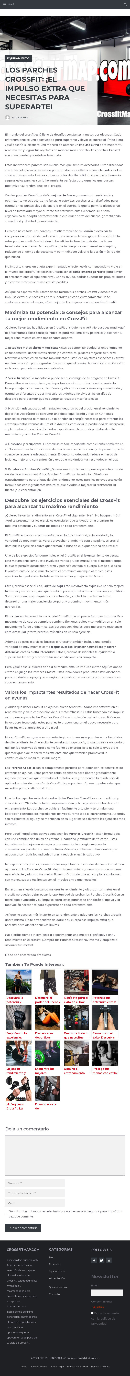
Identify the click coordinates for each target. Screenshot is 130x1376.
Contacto (54, 1294)
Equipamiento (18, 58)
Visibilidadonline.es (89, 1358)
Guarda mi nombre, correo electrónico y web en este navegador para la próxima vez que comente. (66, 1213)
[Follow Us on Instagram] (109, 1260)
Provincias (55, 1264)
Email (94, 1285)
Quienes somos (58, 1287)
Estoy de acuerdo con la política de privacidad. (105, 1318)
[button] (125, 4)
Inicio (24, 1366)
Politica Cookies (100, 1366)
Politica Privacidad (77, 1366)
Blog (51, 1257)
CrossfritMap (21, 117)
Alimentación (57, 1278)
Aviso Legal (57, 1366)
